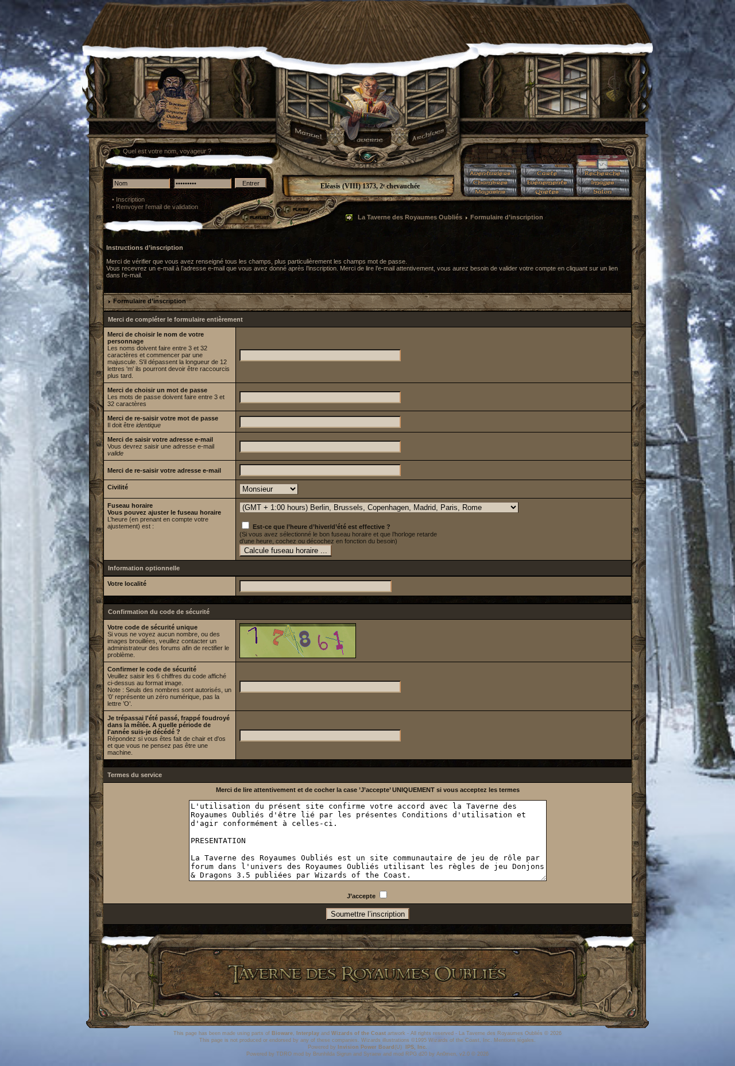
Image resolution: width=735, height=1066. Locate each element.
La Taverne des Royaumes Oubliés (410, 217)
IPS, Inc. (416, 1047)
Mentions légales (514, 1040)
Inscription (130, 199)
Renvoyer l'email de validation (157, 206)
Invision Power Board (366, 1047)
